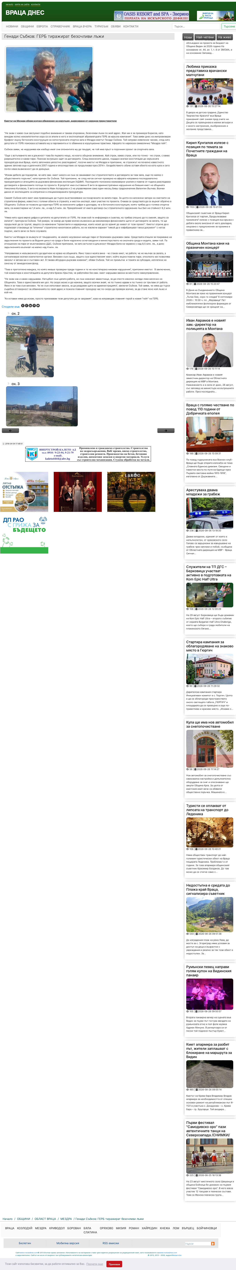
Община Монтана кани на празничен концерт (207, 226)
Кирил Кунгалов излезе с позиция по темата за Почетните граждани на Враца (207, 130)
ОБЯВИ (116, 26)
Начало (9, 4)
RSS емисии (111, 1243)
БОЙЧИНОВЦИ (207, 1228)
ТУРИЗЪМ (101, 26)
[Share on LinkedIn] (30, 305)
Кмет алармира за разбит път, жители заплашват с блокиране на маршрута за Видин (209, 1031)
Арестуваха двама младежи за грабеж (203, 473)
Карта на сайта (22, 4)
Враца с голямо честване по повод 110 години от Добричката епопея (210, 390)
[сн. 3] (88, 406)
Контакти (35, 4)
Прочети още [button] (94, 1264)
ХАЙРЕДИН (149, 1228)
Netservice (176, 1255)
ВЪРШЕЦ (188, 1228)
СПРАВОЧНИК (60, 26)
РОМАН (134, 1228)
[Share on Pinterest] (34, 305)
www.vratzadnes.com (29, 1253)
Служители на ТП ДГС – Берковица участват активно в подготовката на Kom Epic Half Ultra (208, 554)
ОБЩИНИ (27, 26)
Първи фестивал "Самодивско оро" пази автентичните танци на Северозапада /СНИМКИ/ (208, 1110)
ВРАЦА (9, 1228)
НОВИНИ (12, 26)
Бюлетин (25, 1243)
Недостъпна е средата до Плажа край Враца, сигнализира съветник (208, 870)
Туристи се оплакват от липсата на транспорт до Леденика (207, 791)
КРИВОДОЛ (57, 1228)
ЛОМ (176, 1228)
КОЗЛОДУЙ (24, 1228)
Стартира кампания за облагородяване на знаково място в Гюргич (209, 627)
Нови (188, 37)
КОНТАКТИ (130, 26)
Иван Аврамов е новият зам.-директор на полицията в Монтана (206, 305)
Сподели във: (11, 306)
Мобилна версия (67, 1243)
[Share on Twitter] (38, 305)
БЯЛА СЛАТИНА (90, 1230)
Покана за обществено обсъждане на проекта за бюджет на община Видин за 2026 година (208, 1195)
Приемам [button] (114, 1264)
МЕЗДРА (40, 1228)
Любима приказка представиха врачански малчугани (206, 51)
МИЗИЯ (121, 1228)
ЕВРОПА (42, 26)
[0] (10, 430)
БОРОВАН (74, 1228)
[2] (165, 430)
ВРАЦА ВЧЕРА (82, 26)
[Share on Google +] (26, 305)
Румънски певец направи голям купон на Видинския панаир (208, 952)
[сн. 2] (88, 346)
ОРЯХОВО (106, 1228)
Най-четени (205, 37)
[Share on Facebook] (23, 305)
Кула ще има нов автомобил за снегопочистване (210, 705)
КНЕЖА (165, 1228)
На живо (224, 37)
